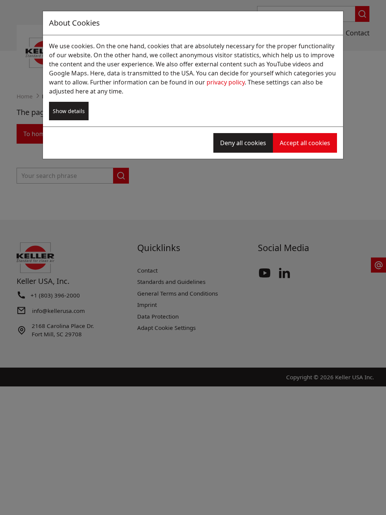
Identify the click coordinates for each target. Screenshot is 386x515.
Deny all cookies (243, 143)
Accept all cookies (305, 143)
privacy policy (226, 82)
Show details (69, 111)
